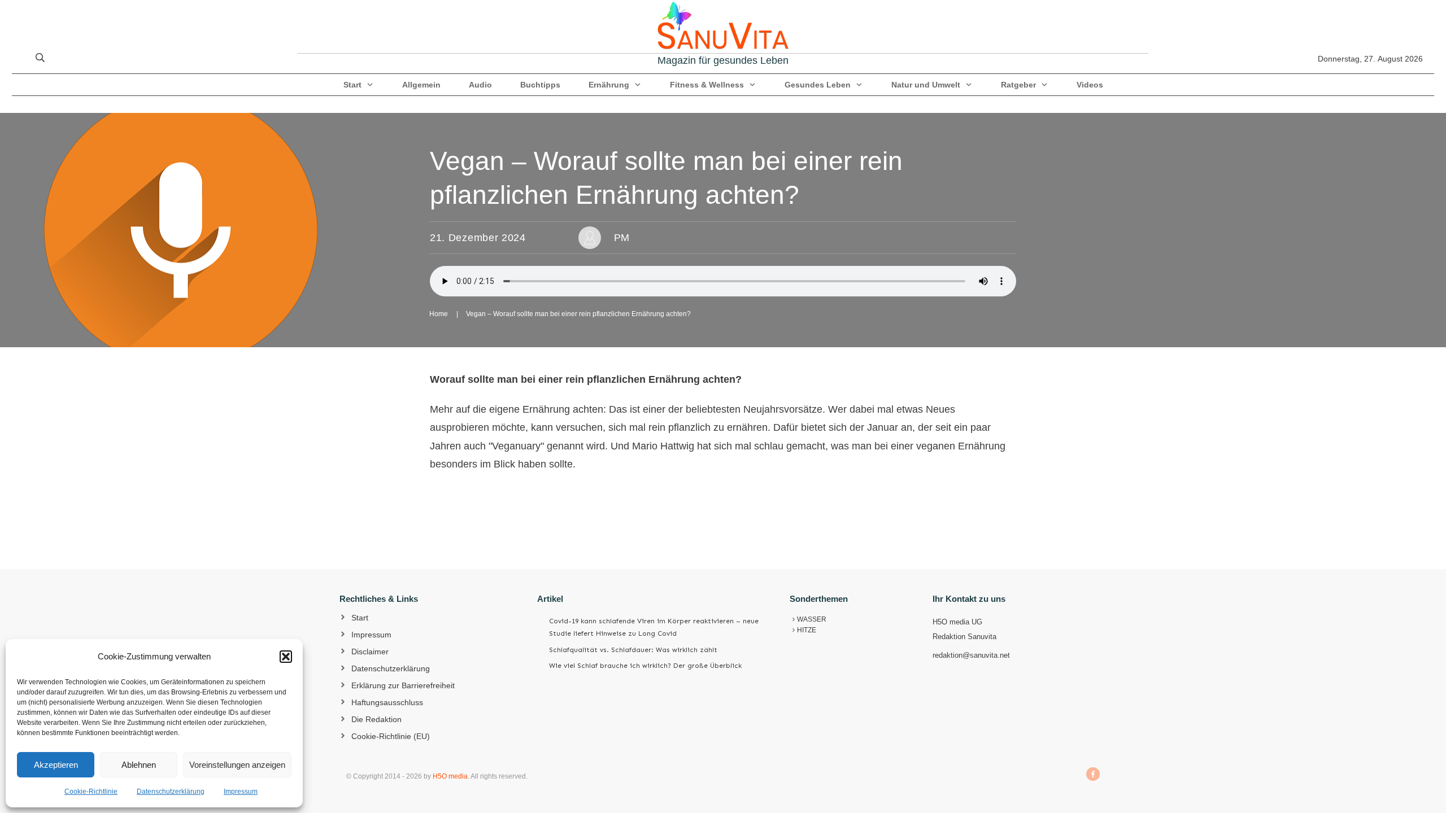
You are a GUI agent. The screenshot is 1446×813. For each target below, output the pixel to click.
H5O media (450, 776)
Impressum (241, 791)
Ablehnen (138, 765)
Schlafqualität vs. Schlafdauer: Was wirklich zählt (633, 650)
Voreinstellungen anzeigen (237, 765)
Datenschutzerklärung (170, 791)
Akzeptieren (56, 765)
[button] (285, 656)
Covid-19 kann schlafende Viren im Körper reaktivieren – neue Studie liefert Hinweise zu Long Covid (654, 627)
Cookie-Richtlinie (90, 791)
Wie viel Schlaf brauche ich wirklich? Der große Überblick (645, 666)
